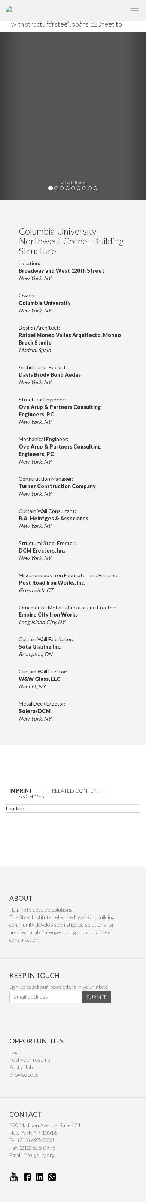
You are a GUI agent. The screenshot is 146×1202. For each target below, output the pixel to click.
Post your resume (29, 1059)
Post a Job (21, 1067)
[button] (11, 116)
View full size (73, 182)
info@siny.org (39, 1155)
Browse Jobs (24, 1074)
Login (15, 1052)
